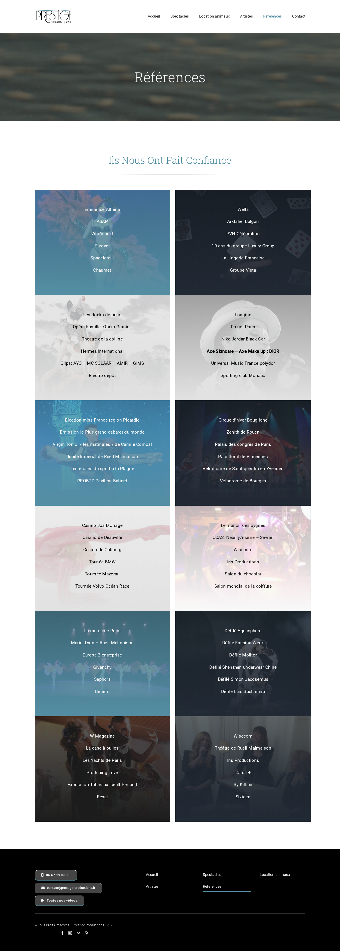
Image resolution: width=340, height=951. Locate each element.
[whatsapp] (86, 933)
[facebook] (62, 933)
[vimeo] (78, 933)
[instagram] (70, 933)
